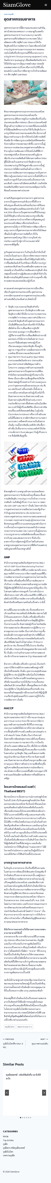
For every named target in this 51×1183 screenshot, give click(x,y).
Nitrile (5, 1136)
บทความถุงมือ (9, 14)
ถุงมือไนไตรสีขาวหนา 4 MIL (13, 1043)
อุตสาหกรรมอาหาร (24, 1027)
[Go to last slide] (7, 1093)
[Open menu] (45, 5)
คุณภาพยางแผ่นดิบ (40, 1041)
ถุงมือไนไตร (9, 1027)
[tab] (20, 1117)
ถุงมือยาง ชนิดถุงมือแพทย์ (14, 1147)
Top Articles (8, 1140)
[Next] (44, 1093)
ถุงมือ (5, 1144)
